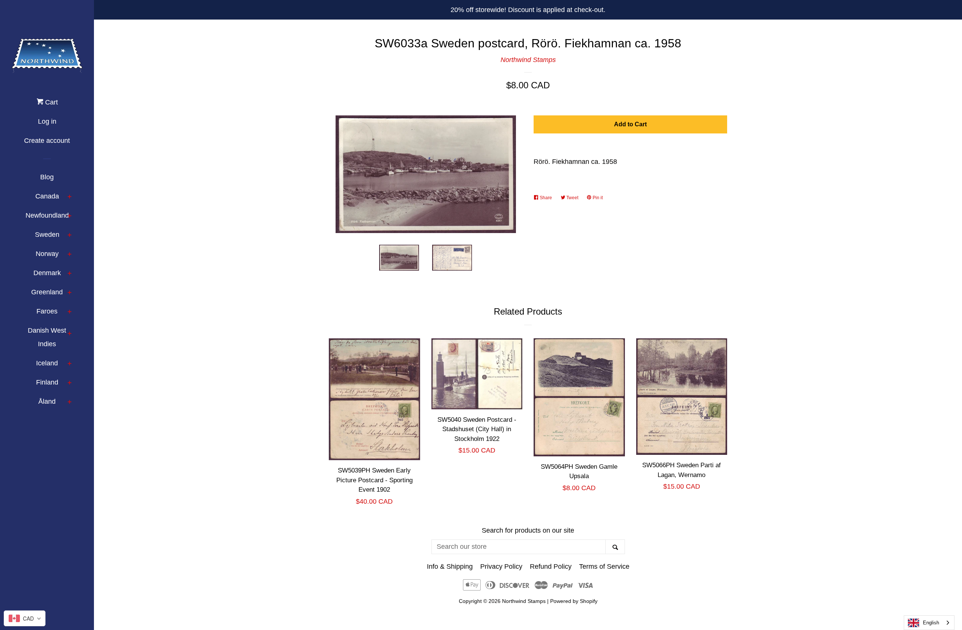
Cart (50, 102)
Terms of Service (604, 566)
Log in (47, 121)
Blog (47, 177)
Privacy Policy (501, 566)
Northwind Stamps (528, 60)
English (931, 622)
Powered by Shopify (573, 601)
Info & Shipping (450, 566)
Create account (47, 140)
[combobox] (929, 622)
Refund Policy (551, 566)
